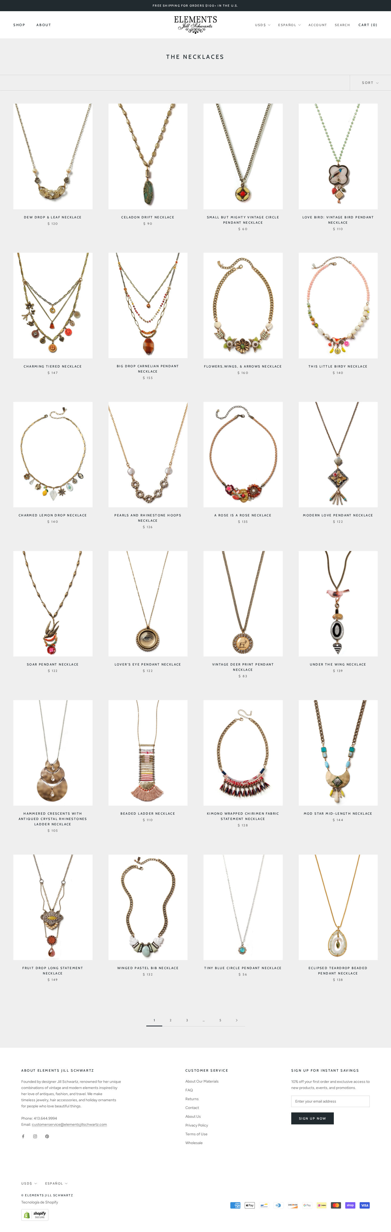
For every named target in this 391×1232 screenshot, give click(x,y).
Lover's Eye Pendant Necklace (148, 664)
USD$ (260, 25)
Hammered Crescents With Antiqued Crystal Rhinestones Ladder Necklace (53, 818)
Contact (192, 1107)
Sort (368, 82)
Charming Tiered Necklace (53, 366)
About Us (193, 1116)
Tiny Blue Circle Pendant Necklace (243, 968)
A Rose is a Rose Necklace (243, 515)
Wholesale (194, 1143)
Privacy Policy (196, 1125)
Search (342, 25)
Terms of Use (196, 1134)
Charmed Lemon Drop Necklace (53, 515)
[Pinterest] (47, 1136)
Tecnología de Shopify (39, 1202)
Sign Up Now (312, 1118)
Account (318, 25)
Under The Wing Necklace (338, 664)
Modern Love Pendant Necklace (338, 515)
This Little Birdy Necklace (338, 366)
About (43, 25)
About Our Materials (202, 1081)
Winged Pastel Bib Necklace (148, 968)
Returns (192, 1099)
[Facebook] (23, 1136)
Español (287, 25)
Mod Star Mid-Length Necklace (338, 813)
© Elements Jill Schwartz (47, 1195)
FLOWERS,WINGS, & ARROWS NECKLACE (243, 366)
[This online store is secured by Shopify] (34, 1212)
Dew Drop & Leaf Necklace (53, 217)
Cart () (368, 25)
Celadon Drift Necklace (147, 217)
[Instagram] (35, 1136)
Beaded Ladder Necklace (147, 813)
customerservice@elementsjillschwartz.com (69, 1124)
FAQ (189, 1090)
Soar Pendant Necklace (53, 664)
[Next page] (236, 1020)
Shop (19, 25)
